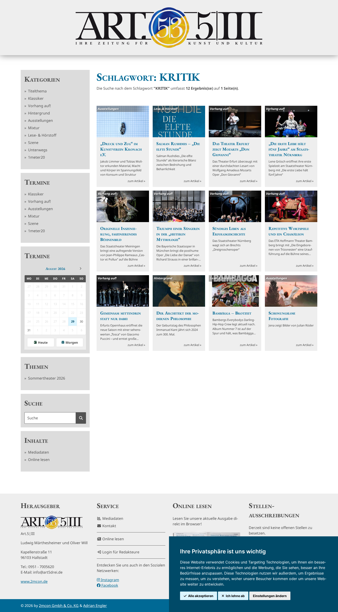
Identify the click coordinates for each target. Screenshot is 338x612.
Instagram (109, 579)
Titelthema (37, 91)
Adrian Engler (95, 605)
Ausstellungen (40, 120)
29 (72, 321)
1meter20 (36, 157)
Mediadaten (38, 452)
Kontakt (108, 525)
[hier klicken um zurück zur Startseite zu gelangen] (169, 27)
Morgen (72, 342)
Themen (36, 366)
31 (29, 330)
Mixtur (33, 127)
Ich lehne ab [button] (235, 596)
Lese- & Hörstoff (41, 135)
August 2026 (55, 268)
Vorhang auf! (39, 105)
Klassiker (35, 98)
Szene (32, 142)
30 (81, 321)
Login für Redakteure (120, 552)
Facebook (109, 585)
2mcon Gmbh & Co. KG (59, 605)
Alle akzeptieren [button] (200, 596)
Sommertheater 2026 (46, 378)
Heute (43, 342)
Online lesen (38, 459)
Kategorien (42, 79)
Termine (37, 182)
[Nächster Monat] (80, 268)
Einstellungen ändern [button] (270, 596)
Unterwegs (37, 149)
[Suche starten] (81, 418)
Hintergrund (38, 113)
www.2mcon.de (34, 581)
